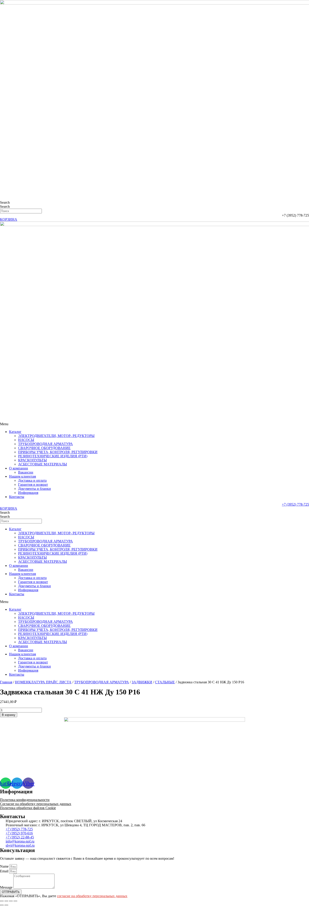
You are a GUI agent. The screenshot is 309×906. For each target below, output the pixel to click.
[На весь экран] (11, 901)
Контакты (16, 497)
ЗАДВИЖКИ (142, 682)
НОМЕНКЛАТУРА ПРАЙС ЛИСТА (43, 682)
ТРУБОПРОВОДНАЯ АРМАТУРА (45, 444)
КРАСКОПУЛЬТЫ (32, 460)
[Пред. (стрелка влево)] (2, 905)
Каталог (15, 432)
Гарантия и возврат (33, 484)
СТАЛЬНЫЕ (165, 682)
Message (6, 887)
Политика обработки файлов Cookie (28, 808)
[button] (154, 424)
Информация (28, 493)
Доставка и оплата (32, 480)
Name (5, 866)
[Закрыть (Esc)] (2, 901)
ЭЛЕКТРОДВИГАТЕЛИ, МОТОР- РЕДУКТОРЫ (56, 436)
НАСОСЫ (26, 440)
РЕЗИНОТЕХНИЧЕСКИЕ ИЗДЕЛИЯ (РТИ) (52, 456)
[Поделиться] (6, 901)
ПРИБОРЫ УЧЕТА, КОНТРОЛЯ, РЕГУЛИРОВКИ (57, 452)
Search (5, 202)
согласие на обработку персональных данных (92, 896)
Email (4, 871)
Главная (6, 682)
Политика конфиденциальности (25, 800)
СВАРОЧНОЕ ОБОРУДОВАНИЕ (44, 448)
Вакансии (25, 472)
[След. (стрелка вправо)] (6, 905)
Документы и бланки (34, 488)
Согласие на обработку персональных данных (35, 804)
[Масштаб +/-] (15, 901)
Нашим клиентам (22, 476)
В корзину (8, 715)
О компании (18, 468)
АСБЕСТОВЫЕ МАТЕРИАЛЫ (42, 464)
